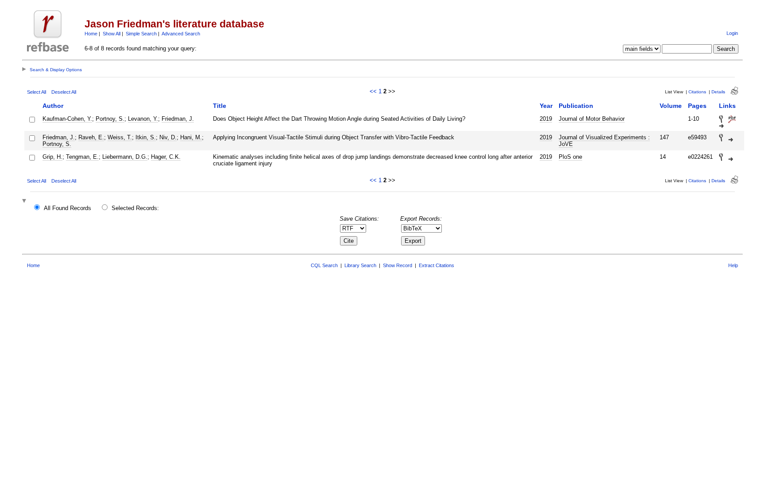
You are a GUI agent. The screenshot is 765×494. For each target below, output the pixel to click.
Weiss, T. (120, 137)
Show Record (397, 265)
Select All (36, 92)
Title (219, 105)
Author (52, 105)
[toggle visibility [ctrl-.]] (25, 201)
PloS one (570, 156)
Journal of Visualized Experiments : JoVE (604, 140)
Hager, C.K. (166, 156)
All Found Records (67, 208)
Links (727, 105)
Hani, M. (191, 137)
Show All (111, 33)
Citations (697, 91)
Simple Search (141, 33)
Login (732, 33)
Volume (671, 105)
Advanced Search (181, 33)
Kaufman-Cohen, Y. (67, 118)
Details (718, 91)
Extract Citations (436, 265)
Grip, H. (52, 156)
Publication (576, 105)
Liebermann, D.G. (124, 156)
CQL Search (324, 265)
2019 (546, 118)
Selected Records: (135, 208)
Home (91, 33)
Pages (697, 105)
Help (733, 265)
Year (546, 105)
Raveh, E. (91, 137)
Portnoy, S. (110, 118)
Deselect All (63, 92)
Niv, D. (168, 137)
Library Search (360, 265)
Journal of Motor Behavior (592, 118)
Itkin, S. (145, 137)
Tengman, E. (82, 156)
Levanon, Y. (143, 118)
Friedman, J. (178, 118)
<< (373, 91)
